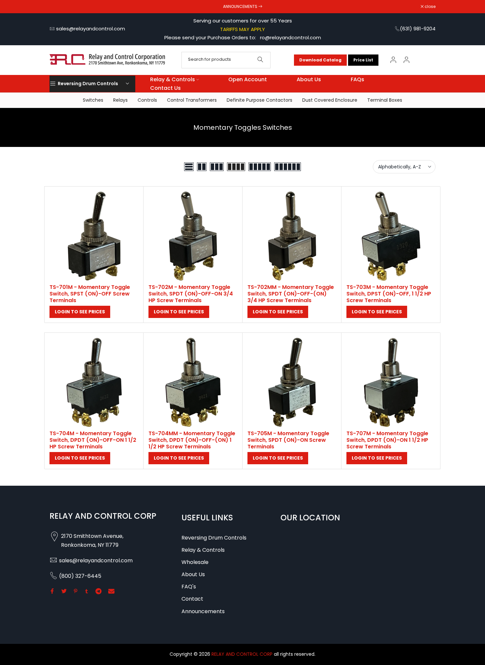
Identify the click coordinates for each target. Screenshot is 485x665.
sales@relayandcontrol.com (90, 28)
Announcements (203, 611)
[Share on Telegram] (98, 591)
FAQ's (188, 586)
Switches (93, 100)
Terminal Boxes (384, 100)
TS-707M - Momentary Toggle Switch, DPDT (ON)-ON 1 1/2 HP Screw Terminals (387, 440)
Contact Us (165, 88)
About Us (309, 79)
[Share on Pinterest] (75, 591)
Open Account (247, 79)
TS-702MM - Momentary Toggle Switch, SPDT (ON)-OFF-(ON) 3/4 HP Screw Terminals (290, 293)
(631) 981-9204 (418, 28)
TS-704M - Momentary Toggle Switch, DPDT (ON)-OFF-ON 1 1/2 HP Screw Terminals (92, 440)
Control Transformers (192, 100)
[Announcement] (242, 6)
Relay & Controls (172, 79)
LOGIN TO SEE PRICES (80, 311)
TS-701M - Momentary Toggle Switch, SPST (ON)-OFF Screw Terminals (89, 293)
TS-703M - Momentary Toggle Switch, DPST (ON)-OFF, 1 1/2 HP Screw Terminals (388, 293)
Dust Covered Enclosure (329, 100)
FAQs (357, 79)
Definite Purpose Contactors (259, 100)
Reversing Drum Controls (213, 538)
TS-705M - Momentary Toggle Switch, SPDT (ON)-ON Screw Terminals (288, 440)
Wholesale (195, 562)
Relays (120, 100)
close (58, 7)
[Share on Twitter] (64, 591)
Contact (192, 599)
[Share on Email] (111, 591)
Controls (147, 100)
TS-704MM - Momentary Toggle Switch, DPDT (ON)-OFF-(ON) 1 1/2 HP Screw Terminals (191, 440)
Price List (363, 60)
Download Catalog (320, 60)
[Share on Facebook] (52, 591)
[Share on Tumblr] (86, 591)
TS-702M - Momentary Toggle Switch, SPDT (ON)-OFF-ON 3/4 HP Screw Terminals (190, 293)
